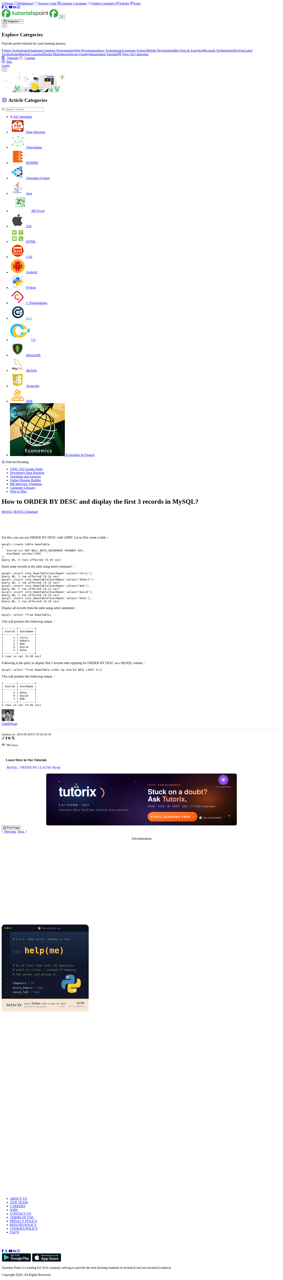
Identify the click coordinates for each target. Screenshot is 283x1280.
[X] (6, 7)
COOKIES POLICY (24, 1228)
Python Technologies (15, 50)
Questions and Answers (25, 476)
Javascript (32, 386)
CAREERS (17, 1206)
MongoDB (33, 355)
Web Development (86, 50)
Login (6, 65)
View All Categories (135, 54)
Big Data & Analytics (188, 50)
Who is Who (18, 491)
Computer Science (135, 50)
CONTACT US (20, 1213)
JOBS (14, 1210)
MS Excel (38, 211)
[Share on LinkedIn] (9, 738)
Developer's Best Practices (27, 473)
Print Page (12, 827)
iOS (28, 226)
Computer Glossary (22, 487)
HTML (30, 241)
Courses (29, 58)
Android (31, 272)
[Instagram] (18, 7)
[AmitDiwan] (8, 720)
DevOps (238, 50)
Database (32, 511)
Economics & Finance (80, 455)
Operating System (37, 178)
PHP (29, 401)
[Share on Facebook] (6, 738)
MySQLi (19, 511)
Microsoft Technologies (218, 50)
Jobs (9, 61)
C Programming (36, 303)
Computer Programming (58, 50)
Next (21, 831)
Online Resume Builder (25, 480)
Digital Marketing (54, 54)
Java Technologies (111, 50)
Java (28, 193)
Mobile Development (160, 50)
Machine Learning (31, 54)
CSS (28, 257)
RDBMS (31, 162)
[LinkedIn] (14, 7)
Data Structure (35, 132)
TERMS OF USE (22, 1217)
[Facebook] (3, 7)
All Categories (22, 116)
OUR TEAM (19, 1202)
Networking (33, 147)
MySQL (31, 370)
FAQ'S (14, 1232)
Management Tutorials (103, 54)
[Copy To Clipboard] (3, 738)
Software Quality (77, 54)
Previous (10, 831)
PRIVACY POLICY (23, 1221)
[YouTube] (10, 7)
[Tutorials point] (30, 16)
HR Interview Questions (26, 484)
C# (33, 340)
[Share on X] (13, 738)
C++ (28, 318)
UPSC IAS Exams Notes (26, 469)
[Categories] (62, 17)
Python (30, 287)
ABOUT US (18, 1198)
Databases (35, 50)
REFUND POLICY (23, 1224)
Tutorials (12, 58)
